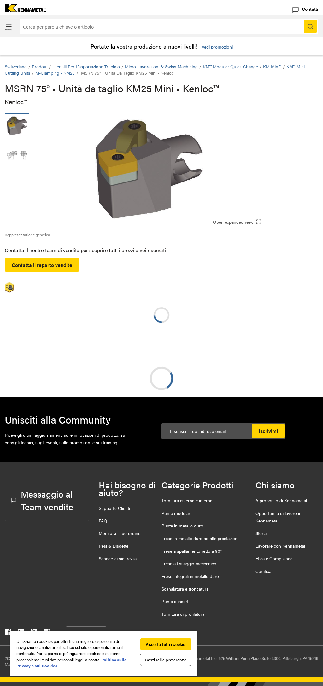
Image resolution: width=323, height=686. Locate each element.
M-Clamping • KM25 (55, 73)
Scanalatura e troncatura (185, 588)
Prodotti (39, 66)
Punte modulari (176, 513)
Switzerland (16, 66)
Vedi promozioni (217, 46)
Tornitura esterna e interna (187, 500)
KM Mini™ (272, 66)
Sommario (28, 378)
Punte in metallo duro (182, 525)
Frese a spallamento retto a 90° (192, 551)
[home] (23, 10)
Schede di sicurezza (118, 558)
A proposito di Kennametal (281, 500)
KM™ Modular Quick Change (230, 66)
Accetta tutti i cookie (165, 644)
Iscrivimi (268, 431)
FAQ (103, 520)
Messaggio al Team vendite (47, 500)
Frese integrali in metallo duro (190, 576)
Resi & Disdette (113, 546)
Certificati (264, 571)
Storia (261, 533)
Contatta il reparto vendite (42, 264)
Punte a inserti (175, 601)
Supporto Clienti (114, 508)
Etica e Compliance (273, 558)
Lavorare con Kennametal (280, 546)
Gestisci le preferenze (165, 660)
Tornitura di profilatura (183, 614)
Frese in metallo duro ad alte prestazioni (200, 538)
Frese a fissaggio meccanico (189, 563)
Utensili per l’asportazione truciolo (86, 66)
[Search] (310, 26)
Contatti (310, 9)
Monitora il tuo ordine (119, 533)
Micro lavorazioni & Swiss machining (161, 66)
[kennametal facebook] (8, 633)
